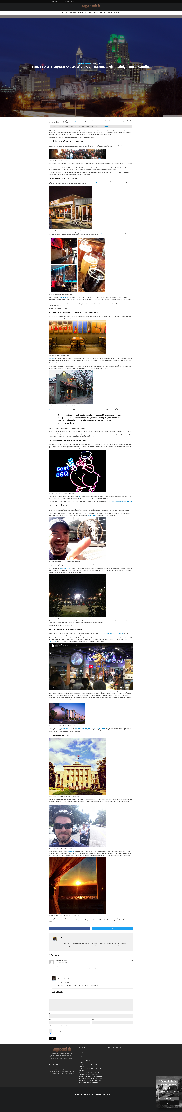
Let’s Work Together (54, 1)
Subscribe (109, 12)
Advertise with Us (64, 1)
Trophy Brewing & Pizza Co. (106, 233)
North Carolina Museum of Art (65, 728)
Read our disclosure (108, 126)
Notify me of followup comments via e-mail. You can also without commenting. (70, 1034)
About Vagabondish (96, 1094)
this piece (95, 165)
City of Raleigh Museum (99, 728)
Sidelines (102, 12)
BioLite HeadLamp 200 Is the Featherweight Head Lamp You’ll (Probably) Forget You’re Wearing (89, 1060)
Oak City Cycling (95, 182)
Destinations (72, 12)
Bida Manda (52, 358)
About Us (72, 1)
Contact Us (117, 12)
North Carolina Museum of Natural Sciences (112, 633)
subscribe (78, 1034)
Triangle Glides (71, 851)
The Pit (80, 496)
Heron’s (93, 408)
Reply (131, 960)
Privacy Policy (75, 1094)
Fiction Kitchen (68, 408)
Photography (82, 12)
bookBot (111, 730)
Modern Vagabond (93, 12)
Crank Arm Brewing (64, 297)
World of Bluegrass (92, 515)
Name (51, 1013)
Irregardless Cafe (53, 409)
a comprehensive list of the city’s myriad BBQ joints (119, 501)
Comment (51, 998)
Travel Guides (88, 63)
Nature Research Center (77, 692)
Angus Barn (66, 365)
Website (93, 1019)
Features (64, 12)
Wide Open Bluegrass (65, 568)
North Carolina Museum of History (83, 728)
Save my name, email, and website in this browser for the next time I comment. (67, 1025)
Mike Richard (65, 938)
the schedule (97, 433)
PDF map (97, 699)
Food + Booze (81, 63)
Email (50, 1019)
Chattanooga (73, 121)
